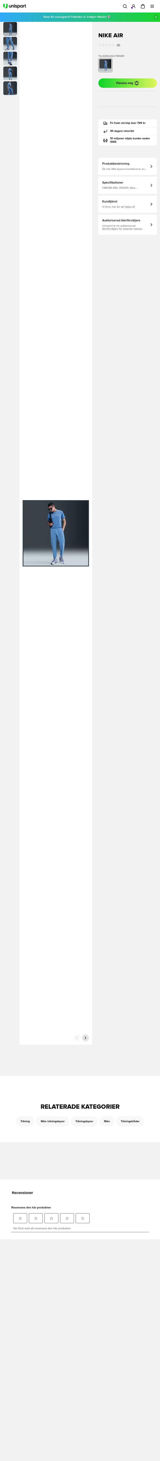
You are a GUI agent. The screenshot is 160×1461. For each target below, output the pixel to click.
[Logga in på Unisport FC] (133, 6)
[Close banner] (156, 17)
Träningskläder (130, 1121)
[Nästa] (85, 1037)
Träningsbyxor (84, 1121)
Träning (25, 1121)
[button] (10, 44)
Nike (107, 1121)
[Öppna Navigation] (152, 6)
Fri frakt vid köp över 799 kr (128, 123)
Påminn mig (124, 83)
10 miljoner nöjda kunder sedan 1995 (130, 140)
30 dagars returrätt (122, 131)
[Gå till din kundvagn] (143, 6)
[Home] (14, 6)
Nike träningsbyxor (53, 1121)
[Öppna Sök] (125, 6)
